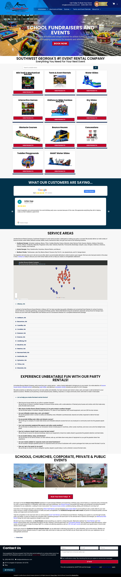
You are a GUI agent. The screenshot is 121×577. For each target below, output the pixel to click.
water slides (42, 387)
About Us (95, 9)
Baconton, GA (22, 321)
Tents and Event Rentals (82, 9)
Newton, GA (21, 349)
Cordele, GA (21, 329)
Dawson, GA (21, 333)
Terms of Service (107, 567)
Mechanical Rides (56, 9)
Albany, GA (21, 304)
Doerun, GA (21, 337)
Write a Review (89, 191)
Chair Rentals (91, 521)
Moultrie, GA (21, 345)
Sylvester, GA (22, 360)
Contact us (21, 256)
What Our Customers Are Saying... (60, 182)
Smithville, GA (22, 356)
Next (108, 211)
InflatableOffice (74, 575)
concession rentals (60, 387)
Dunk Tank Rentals (54, 515)
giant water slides (71, 509)
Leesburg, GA (21, 341)
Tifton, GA (20, 364)
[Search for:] (58, 67)
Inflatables (42, 9)
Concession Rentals (74, 522)
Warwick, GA (21, 368)
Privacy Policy (95, 567)
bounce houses (65, 504)
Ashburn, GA (21, 318)
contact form (36, 555)
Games (66, 9)
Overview (19, 537)
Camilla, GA (21, 325)
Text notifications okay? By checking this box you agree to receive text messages (87, 558)
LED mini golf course (74, 524)
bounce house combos (59, 506)
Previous (12, 211)
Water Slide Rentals (49, 509)
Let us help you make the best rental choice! (32, 397)
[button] (2, 35)
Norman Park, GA (23, 352)
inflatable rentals (27, 387)
